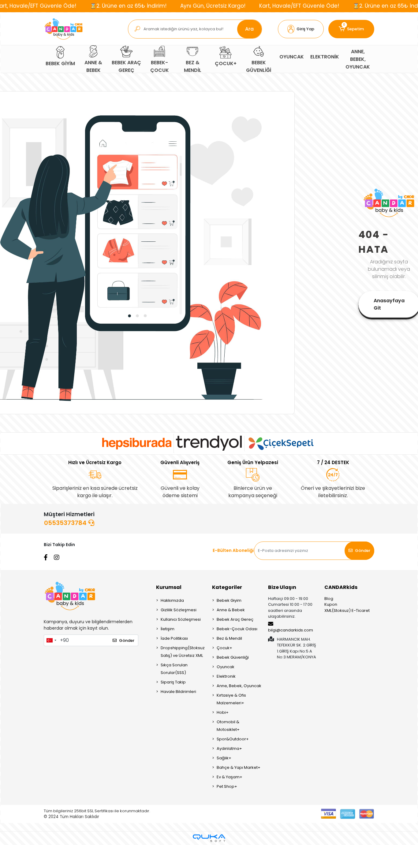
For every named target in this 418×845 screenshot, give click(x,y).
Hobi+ (223, 712)
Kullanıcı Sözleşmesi (181, 619)
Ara (249, 28)
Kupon (330, 604)
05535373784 (66, 523)
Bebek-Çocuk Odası (237, 629)
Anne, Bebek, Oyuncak (239, 686)
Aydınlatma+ (229, 748)
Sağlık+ (224, 758)
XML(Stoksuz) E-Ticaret (347, 610)
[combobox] (51, 640)
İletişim (167, 629)
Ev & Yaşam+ (229, 777)
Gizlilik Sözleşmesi (178, 610)
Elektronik (226, 676)
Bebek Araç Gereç (235, 619)
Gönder (362, 550)
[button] (301, 29)
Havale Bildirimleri (178, 691)
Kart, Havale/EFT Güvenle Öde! (299, 5)
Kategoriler (227, 587)
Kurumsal (168, 587)
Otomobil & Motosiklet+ (228, 725)
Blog (328, 598)
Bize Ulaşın (282, 587)
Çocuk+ (224, 648)
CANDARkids (340, 587)
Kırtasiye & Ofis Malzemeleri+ (231, 699)
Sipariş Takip (173, 682)
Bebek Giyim (229, 600)
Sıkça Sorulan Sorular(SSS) (174, 669)
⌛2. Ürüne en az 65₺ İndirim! (128, 5)
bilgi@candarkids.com (290, 630)
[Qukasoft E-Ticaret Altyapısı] (209, 838)
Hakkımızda (172, 600)
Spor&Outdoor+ (233, 739)
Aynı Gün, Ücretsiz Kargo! (212, 5)
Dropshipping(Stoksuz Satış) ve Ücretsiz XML (183, 651)
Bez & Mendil (229, 638)
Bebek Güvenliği (233, 657)
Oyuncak (225, 667)
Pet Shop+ (227, 786)
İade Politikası (174, 638)
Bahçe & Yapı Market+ (238, 767)
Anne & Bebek (231, 610)
